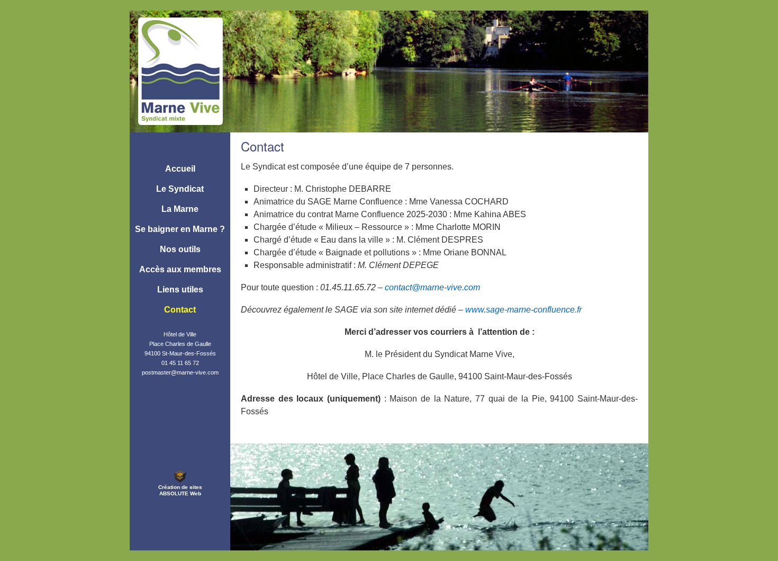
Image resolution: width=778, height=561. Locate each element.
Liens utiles (180, 289)
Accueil (180, 168)
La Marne (179, 208)
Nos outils (180, 249)
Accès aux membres (180, 269)
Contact (180, 309)
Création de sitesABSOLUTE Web (180, 490)
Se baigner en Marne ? (180, 229)
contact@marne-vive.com (432, 287)
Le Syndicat (180, 188)
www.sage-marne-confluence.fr (523, 309)
